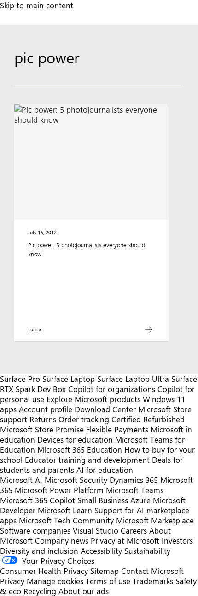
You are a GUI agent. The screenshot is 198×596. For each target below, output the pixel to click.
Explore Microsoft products (93, 399)
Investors (177, 540)
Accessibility (101, 550)
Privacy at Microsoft (125, 540)
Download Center (105, 409)
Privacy (13, 581)
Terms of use (108, 581)
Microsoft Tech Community (66, 520)
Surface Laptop (68, 379)
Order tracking (83, 419)
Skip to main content (36, 5)
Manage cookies (55, 581)
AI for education (104, 470)
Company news (61, 540)
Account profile (45, 409)
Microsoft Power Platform (59, 490)
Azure (140, 500)
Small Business (102, 500)
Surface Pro (20, 379)
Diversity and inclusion (39, 550)
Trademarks (153, 581)
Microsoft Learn (65, 510)
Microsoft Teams (134, 490)
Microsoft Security (76, 480)
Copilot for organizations (111, 389)
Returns (42, 419)
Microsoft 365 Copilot (37, 500)
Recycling (39, 591)
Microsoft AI (21, 480)
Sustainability (147, 550)
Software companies (35, 530)
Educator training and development (87, 459)
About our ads (83, 591)
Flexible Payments (117, 429)
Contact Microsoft (152, 571)
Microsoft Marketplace (155, 520)
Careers (134, 530)
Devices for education (75, 439)
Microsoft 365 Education (79, 449)
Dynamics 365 (134, 480)
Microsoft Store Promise (42, 429)
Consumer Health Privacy (44, 571)
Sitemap (104, 571)
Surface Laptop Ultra (133, 379)
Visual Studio (95, 530)
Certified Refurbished (148, 419)
